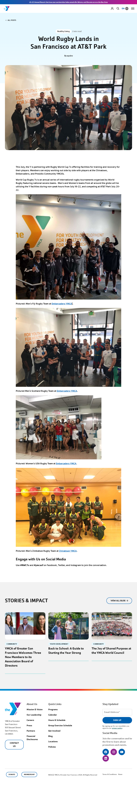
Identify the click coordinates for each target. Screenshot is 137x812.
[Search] (117, 8)
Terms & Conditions (109, 774)
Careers (30, 720)
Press (29, 725)
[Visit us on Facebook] (105, 752)
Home (120, 774)
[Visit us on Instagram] (114, 752)
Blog (50, 736)
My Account (114, 8)
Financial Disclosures (32, 738)
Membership (29, 774)
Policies (52, 746)
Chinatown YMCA (68, 550)
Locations (53, 741)
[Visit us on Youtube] (122, 752)
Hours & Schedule (56, 720)
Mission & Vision (35, 709)
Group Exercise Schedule (60, 725)
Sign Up (117, 720)
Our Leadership (34, 714)
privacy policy (117, 728)
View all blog (118, 600)
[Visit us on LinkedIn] (105, 758)
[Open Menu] (132, 8)
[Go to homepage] (7, 8)
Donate (12, 774)
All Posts (12, 20)
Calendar (52, 714)
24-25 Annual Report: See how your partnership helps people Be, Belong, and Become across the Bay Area (68, 2)
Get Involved (54, 730)
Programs (53, 709)
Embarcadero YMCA (62, 303)
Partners (31, 730)
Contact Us (14, 745)
